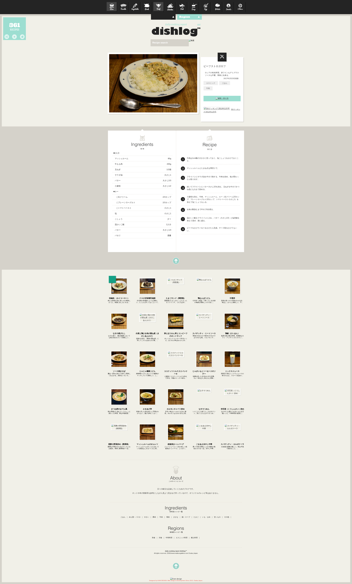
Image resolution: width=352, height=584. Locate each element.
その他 (226, 517)
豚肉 (154, 517)
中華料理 (169, 538)
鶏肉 (168, 517)
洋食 (160, 538)
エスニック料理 (181, 538)
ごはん (224, 83)
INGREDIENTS (163, 17)
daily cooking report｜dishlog (174, 31)
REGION (189, 17)
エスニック (210, 83)
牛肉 (208, 88)
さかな (175, 517)
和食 (153, 538)
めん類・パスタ (135, 517)
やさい (146, 517)
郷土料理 (194, 538)
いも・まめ (206, 517)
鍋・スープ (186, 517)
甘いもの (217, 517)
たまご (196, 517)
